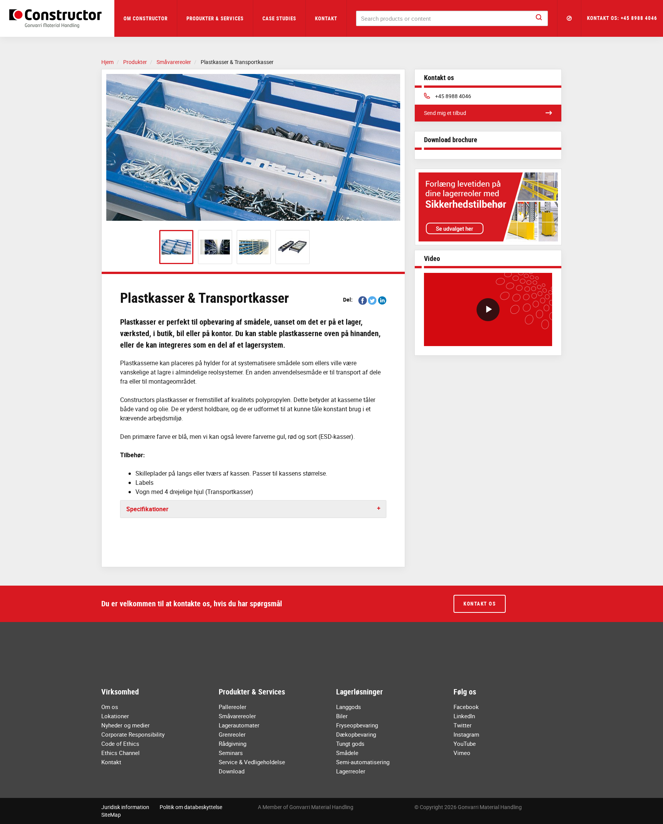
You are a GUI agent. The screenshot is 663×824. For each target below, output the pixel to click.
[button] (569, 18)
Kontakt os (479, 603)
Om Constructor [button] (146, 18)
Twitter (463, 725)
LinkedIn (464, 716)
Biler (342, 716)
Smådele (347, 753)
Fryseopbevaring (357, 725)
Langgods (348, 707)
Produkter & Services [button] (215, 18)
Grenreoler (232, 734)
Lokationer (115, 716)
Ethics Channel (120, 753)
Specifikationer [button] (147, 509)
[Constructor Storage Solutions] (57, 18)
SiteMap (111, 814)
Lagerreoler (350, 771)
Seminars (231, 753)
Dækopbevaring (356, 734)
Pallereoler (232, 707)
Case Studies (279, 18)
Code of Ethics (120, 743)
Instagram (466, 734)
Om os (109, 707)
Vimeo (462, 753)
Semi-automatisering (362, 762)
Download (231, 771)
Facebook (466, 707)
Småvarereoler (237, 716)
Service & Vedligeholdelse (252, 762)
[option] (253, 147)
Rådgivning (232, 743)
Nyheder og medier (125, 725)
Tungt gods (350, 743)
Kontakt (326, 18)
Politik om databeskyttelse (191, 807)
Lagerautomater (239, 725)
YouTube (465, 743)
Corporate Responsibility (133, 734)
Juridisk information (125, 807)
